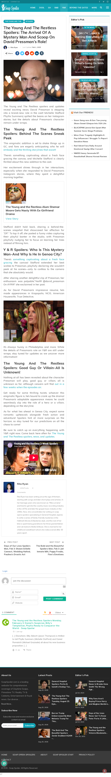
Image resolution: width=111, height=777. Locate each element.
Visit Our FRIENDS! (83, 112)
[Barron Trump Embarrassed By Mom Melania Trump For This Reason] (44, 716)
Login (4, 571)
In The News (89, 27)
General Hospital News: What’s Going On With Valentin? (89, 63)
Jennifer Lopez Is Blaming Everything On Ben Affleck (89, 36)
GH (49, 8)
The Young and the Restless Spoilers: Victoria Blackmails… (98, 730)
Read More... (6, 704)
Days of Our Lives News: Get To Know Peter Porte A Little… (98, 716)
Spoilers (29, 21)
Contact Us (15, 2)
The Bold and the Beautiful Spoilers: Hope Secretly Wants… (89, 89)
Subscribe (29, 725)
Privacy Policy (86, 754)
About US (5, 2)
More (94, 8)
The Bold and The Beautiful (90, 80)
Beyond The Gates (79, 8)
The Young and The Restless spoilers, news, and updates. (34, 435)
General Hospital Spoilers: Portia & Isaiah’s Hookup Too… (61, 684)
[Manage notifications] (104, 771)
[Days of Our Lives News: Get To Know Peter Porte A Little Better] (81, 716)
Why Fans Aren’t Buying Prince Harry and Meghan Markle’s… (99, 701)
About (44, 754)
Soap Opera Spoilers (24, 754)
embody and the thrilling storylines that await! (30, 149)
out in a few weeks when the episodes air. (34, 385)
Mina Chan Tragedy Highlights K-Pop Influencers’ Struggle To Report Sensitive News (90, 138)
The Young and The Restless (14, 21)
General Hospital (89, 54)
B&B (56, 8)
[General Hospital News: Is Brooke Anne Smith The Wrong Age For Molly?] (81, 684)
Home (32, 8)
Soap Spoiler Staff (63, 754)
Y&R (64, 8)
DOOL (41, 8)
